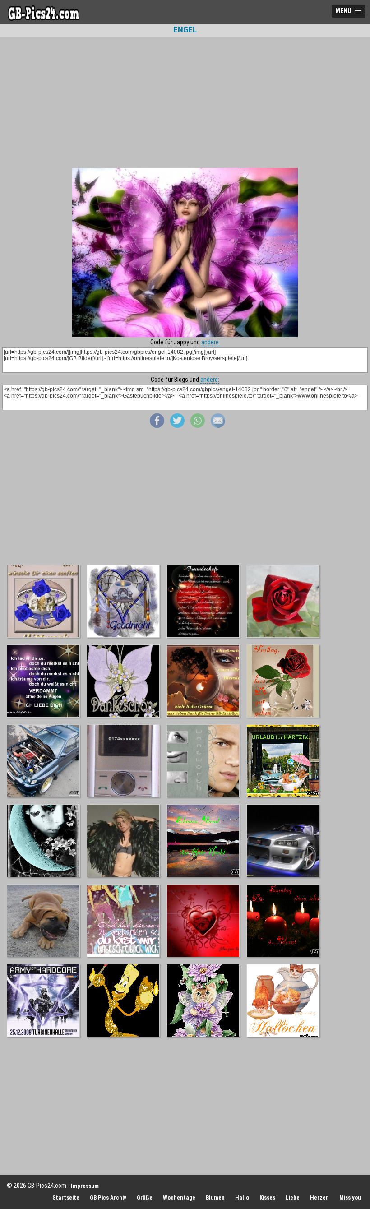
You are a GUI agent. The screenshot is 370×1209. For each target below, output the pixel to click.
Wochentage (179, 1197)
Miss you (350, 1197)
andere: (210, 342)
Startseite (65, 1197)
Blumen (215, 1197)
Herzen (319, 1197)
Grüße (145, 1197)
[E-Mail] (218, 425)
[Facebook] (157, 425)
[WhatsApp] (197, 425)
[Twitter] (177, 425)
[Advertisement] (185, 102)
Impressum (85, 1185)
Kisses (267, 1197)
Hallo (242, 1197)
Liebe (293, 1197)
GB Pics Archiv (108, 1197)
